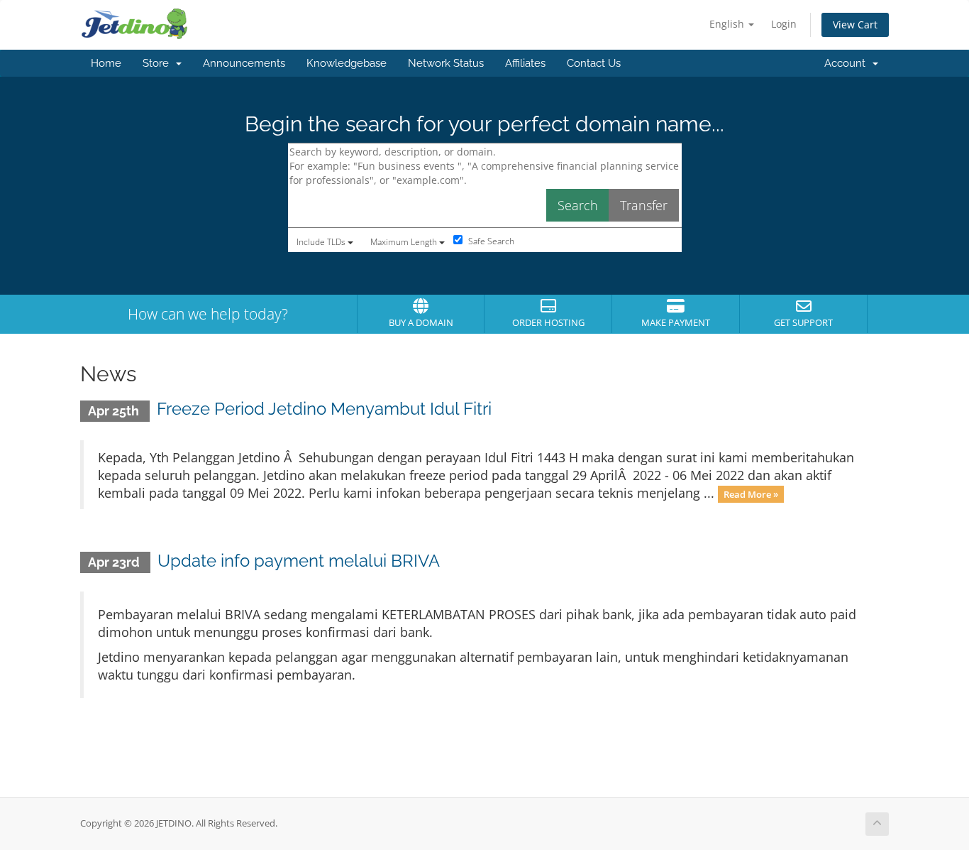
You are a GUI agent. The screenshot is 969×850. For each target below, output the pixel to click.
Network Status (446, 63)
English (728, 24)
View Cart (855, 24)
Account (847, 63)
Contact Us (594, 63)
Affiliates (525, 63)
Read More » (751, 494)
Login (784, 24)
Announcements (244, 63)
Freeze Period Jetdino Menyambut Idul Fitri (324, 408)
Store (159, 63)
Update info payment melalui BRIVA (298, 560)
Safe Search (490, 241)
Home (106, 63)
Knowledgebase (346, 63)
